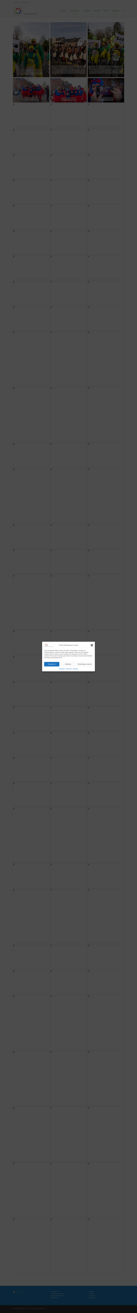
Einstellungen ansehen (85, 664)
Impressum (75, 668)
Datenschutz (62, 668)
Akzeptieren (52, 664)
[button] (92, 645)
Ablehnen (68, 664)
